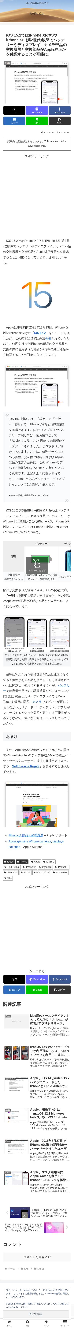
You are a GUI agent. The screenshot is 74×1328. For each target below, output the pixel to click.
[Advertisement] (37, 196)
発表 (48, 338)
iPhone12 (31, 867)
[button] (60, 121)
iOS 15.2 (40, 333)
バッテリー (61, 872)
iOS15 (10, 861)
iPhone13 (47, 867)
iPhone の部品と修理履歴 (26, 835)
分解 (9, 878)
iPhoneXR (63, 867)
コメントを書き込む (37, 1257)
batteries (14, 846)
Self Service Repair (25, 766)
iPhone (23, 861)
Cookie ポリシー (20, 1307)
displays (58, 841)
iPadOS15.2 (13, 867)
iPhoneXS (12, 872)
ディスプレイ (43, 872)
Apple (37, 861)
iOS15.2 (50, 861)
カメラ (37, 701)
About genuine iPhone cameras (30, 841)
